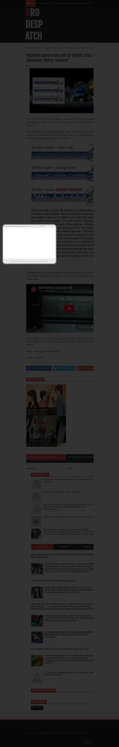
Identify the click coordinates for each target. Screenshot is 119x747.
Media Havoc (42, 261)
